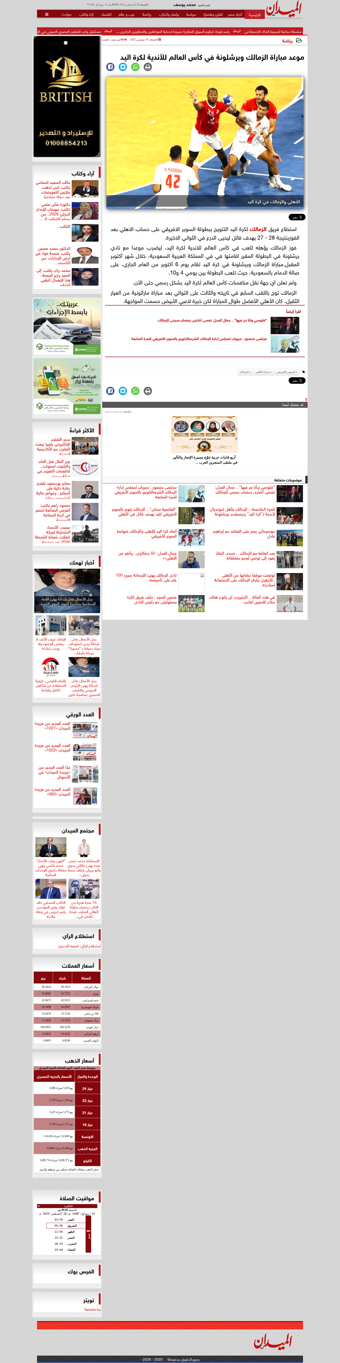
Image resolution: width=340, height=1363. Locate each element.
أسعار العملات (78, 965)
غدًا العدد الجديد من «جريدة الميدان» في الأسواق (54, 772)
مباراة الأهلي (263, 372)
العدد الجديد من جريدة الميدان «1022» (52, 747)
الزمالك (258, 228)
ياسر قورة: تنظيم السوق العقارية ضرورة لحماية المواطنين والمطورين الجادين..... (234, 31)
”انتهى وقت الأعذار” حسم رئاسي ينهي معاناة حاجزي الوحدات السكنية (50, 866)
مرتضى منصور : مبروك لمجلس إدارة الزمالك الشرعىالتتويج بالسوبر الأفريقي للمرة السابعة (199, 338)
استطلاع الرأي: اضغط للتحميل (79, 945)
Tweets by (92, 1309)
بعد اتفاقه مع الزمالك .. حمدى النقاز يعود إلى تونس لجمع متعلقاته (245, 555)
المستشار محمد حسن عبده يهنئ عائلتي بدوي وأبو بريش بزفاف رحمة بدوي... (84, 866)
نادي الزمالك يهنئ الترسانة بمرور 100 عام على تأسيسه (146, 577)
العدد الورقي (80, 713)
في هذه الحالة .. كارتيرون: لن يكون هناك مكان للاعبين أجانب (242, 599)
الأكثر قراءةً (82, 429)
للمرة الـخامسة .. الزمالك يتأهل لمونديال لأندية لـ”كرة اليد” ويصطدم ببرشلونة (242, 511)
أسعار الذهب (79, 1060)
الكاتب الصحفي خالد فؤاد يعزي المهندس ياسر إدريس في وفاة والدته (51, 908)
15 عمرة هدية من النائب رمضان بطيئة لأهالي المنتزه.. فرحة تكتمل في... (84, 908)
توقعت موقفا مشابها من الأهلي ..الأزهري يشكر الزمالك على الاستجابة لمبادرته (244, 580)
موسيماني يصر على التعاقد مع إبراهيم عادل (244, 533)
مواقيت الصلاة (77, 1197)
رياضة (287, 40)
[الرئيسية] (255, 14)
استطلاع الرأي (78, 935)
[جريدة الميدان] (67, 97)
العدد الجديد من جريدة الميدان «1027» (52, 725)
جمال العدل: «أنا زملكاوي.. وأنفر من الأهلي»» (147, 555)
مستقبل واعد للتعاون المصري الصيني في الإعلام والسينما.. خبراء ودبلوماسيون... (105, 31)
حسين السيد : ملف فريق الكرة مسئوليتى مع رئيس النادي (152, 599)
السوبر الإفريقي (286, 372)
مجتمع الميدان (78, 830)
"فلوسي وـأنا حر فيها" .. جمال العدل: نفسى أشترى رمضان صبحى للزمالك (212, 319)
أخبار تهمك (82, 562)
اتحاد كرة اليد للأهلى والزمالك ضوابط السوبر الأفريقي (147, 533)
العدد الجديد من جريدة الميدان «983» (52, 791)
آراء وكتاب (83, 172)
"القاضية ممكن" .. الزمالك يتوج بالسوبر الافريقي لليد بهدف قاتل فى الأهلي (144, 511)
